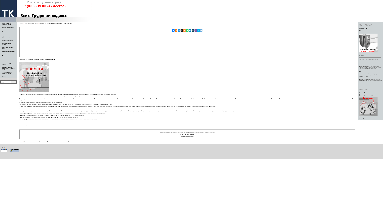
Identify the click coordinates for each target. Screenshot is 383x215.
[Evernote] (187, 30)
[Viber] (195, 30)
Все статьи (362, 118)
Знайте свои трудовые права (7, 48)
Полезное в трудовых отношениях (7, 56)
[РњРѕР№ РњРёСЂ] (179, 30)
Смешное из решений (7, 40)
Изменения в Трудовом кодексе (8, 64)
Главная (21, 23)
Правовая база (5, 60)
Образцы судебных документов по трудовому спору (8, 68)
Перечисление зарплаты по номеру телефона (370, 31)
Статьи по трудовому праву (7, 32)
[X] (182, 30)
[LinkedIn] (190, 30)
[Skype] (198, 30)
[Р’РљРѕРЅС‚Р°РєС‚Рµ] (173, 30)
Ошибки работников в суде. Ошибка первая (371, 95)
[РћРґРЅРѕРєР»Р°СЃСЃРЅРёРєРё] (176, 30)
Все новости (363, 55)
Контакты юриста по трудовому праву (7, 73)
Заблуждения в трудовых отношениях (8, 52)
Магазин (4, 76)
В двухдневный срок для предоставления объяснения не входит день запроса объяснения (370, 80)
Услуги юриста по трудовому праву (6, 24)
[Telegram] (201, 30)
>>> (26, 125)
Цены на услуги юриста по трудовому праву (8, 28)
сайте (180, 132)
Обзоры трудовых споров (6, 44)
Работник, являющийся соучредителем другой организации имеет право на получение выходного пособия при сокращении (370, 67)
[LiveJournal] (193, 30)
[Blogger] (184, 30)
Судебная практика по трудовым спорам (7, 36)
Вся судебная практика (365, 85)
